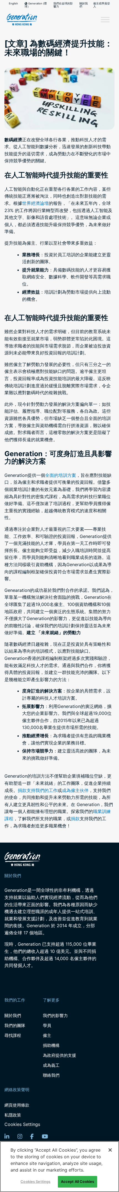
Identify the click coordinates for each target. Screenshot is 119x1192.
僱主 (47, 1035)
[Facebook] (32, 1136)
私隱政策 (12, 1115)
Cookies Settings (22, 1124)
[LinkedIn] (6, 1136)
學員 (47, 1025)
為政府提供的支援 (59, 1055)
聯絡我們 (51, 1075)
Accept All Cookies (77, 1181)
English (13, 3)
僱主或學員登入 (101, 5)
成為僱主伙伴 (75, 790)
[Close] (110, 1150)
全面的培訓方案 (60, 475)
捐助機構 (51, 1045)
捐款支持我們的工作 (38, 790)
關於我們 (83, 5)
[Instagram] (19, 1136)
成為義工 (51, 1065)
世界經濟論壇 (35, 203)
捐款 (75, 818)
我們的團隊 (14, 1025)
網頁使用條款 (16, 1105)
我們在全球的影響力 (63, 5)
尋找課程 (12, 1035)
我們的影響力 (55, 1015)
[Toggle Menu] (105, 19)
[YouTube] (45, 1136)
